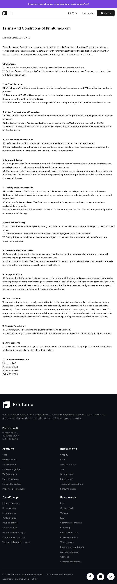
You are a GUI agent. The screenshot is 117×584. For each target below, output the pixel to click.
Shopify (64, 454)
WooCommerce (68, 464)
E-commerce (9, 513)
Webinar (64, 513)
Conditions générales (33, 574)
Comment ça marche (71, 522)
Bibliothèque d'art (69, 537)
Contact (64, 556)
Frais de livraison (10, 479)
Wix (62, 469)
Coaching (65, 527)
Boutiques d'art (10, 527)
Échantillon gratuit (11, 484)
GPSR (34, 578)
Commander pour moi (13, 537)
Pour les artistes (10, 522)
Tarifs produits (9, 474)
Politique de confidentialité (59, 574)
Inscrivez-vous (35, 4)
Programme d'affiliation (72, 547)
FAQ (62, 517)
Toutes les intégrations (71, 484)
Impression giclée (11, 469)
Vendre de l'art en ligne (13, 532)
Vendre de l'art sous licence (16, 542)
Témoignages (67, 542)
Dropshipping (9, 508)
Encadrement (9, 464)
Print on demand (10, 503)
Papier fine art (9, 459)
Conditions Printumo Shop (15, 578)
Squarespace (67, 474)
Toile (4, 454)
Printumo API (66, 479)
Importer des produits (13, 488)
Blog (62, 503)
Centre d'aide (67, 508)
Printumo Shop (67, 488)
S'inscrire (106, 13)
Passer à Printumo (69, 532)
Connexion (88, 13)
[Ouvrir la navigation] (11, 13)
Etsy (62, 459)
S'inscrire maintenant (71, 561)
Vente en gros (9, 517)
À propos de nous (69, 552)
